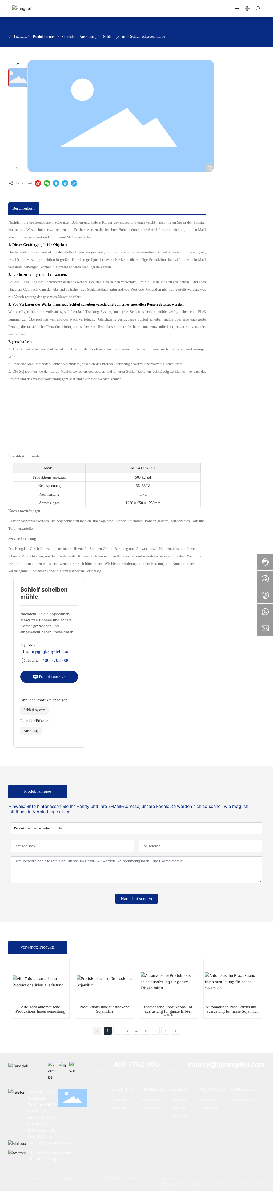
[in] (63, 1066)
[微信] (47, 183)
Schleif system (114, 37)
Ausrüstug (31, 731)
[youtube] (52, 1066)
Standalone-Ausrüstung (79, 37)
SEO (257, 1183)
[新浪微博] (38, 183)
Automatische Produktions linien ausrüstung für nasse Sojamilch (232, 1009)
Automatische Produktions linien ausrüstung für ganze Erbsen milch (168, 1011)
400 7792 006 (136, 1064)
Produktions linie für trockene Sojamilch (104, 1009)
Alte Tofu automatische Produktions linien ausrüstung (40, 1009)
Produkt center (44, 37)
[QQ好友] (56, 183)
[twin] (73, 1066)
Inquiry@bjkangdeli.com (47, 651)
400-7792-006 (56, 660)
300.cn (244, 1183)
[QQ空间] (65, 183)
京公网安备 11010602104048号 (180, 1183)
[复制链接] (74, 183)
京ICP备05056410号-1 (119, 1178)
